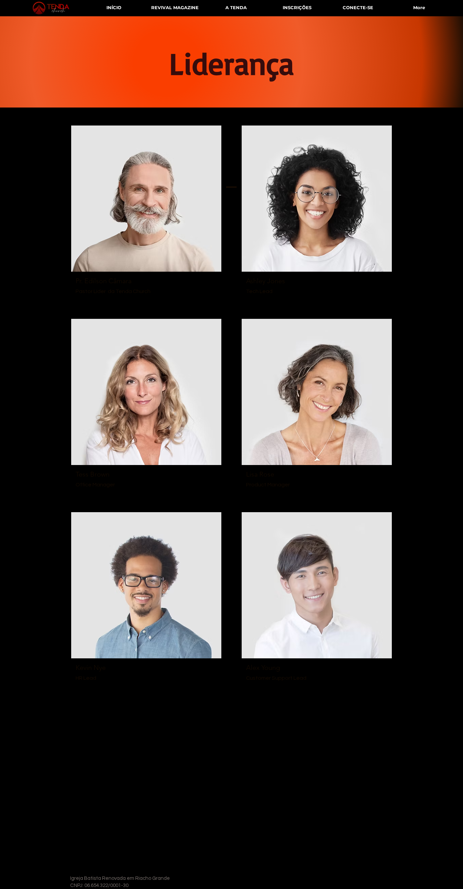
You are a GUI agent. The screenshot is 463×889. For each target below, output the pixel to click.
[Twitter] (204, 281)
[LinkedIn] (214, 281)
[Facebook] (193, 281)
